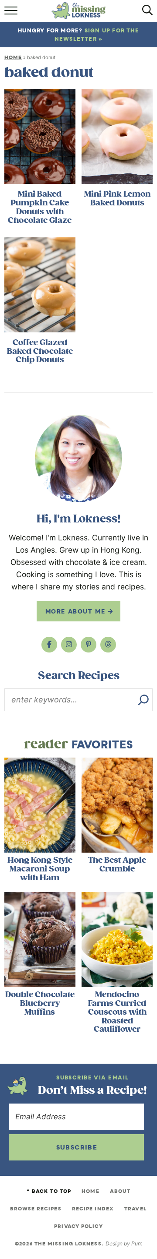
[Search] (143, 700)
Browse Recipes (35, 1208)
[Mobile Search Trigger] (145, 13)
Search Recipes (78, 675)
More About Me (76, 611)
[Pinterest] (88, 644)
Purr (136, 1243)
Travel (135, 1208)
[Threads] (108, 644)
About (120, 1191)
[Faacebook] (49, 644)
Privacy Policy (78, 1226)
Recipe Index (93, 1208)
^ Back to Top (49, 1191)
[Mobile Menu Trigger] (12, 13)
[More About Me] (78, 458)
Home (13, 57)
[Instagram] (69, 644)
